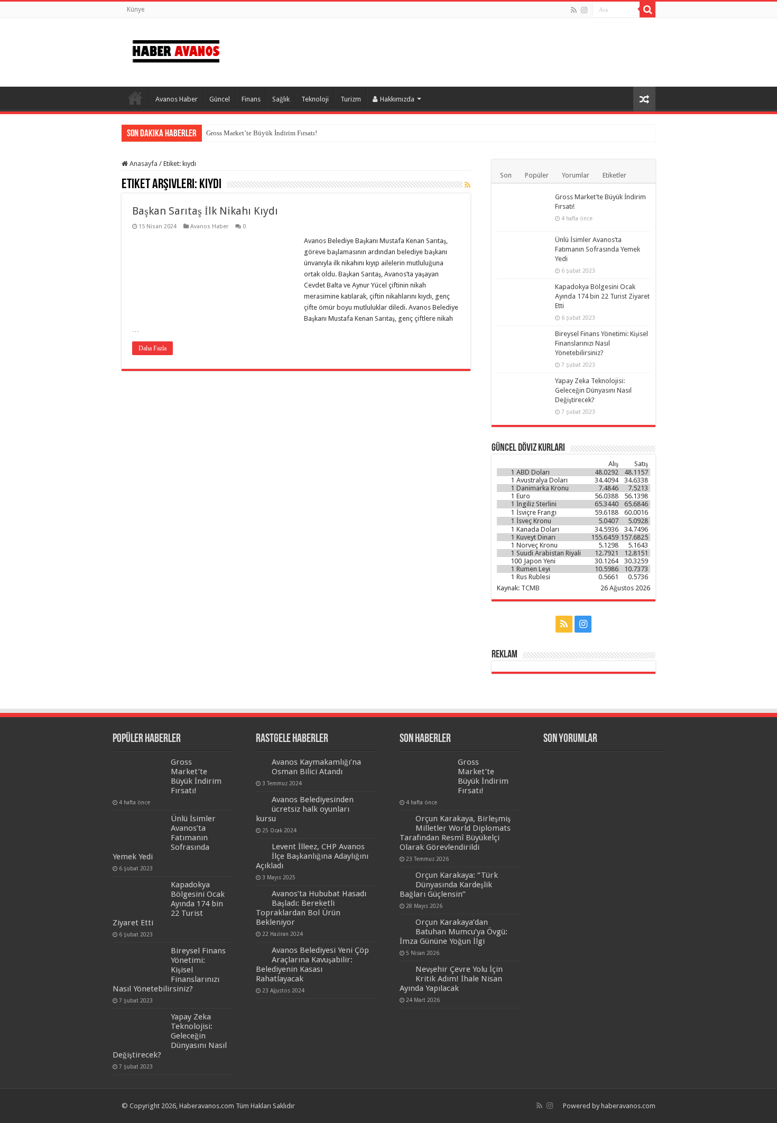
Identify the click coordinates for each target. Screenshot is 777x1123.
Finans (251, 99)
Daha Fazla (152, 348)
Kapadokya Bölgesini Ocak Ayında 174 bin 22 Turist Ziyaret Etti (602, 296)
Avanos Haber (176, 99)
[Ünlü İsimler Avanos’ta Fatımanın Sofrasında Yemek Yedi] (523, 253)
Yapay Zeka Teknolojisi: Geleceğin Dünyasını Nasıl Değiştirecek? (593, 390)
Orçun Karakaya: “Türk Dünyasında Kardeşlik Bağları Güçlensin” (449, 884)
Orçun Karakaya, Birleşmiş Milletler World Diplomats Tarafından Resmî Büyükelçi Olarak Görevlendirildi (455, 833)
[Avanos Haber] (176, 49)
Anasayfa (135, 98)
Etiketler (614, 175)
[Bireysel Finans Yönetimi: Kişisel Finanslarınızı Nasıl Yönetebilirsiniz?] (523, 347)
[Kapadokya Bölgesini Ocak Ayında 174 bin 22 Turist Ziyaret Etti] (523, 300)
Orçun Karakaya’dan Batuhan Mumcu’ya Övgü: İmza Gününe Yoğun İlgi (453, 931)
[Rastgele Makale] (644, 99)
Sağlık (281, 99)
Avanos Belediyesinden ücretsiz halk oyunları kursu (305, 809)
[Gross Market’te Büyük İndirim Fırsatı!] (523, 210)
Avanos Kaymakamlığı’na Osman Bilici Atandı (316, 766)
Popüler (537, 175)
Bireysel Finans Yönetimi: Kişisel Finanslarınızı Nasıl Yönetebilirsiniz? (601, 343)
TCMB (530, 588)
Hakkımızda (397, 99)
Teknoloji (315, 99)
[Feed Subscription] (467, 185)
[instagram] (584, 10)
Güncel (219, 99)
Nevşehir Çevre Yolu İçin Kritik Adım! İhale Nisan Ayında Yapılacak (451, 978)
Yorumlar (575, 175)
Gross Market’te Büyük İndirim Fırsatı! (261, 133)
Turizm (350, 99)
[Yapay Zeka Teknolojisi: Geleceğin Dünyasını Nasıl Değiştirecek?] (523, 394)
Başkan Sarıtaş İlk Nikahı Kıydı (205, 211)
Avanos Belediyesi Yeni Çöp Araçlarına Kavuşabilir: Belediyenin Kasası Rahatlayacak (312, 964)
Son (506, 175)
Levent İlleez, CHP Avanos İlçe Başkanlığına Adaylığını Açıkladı (312, 856)
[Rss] (574, 10)
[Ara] (647, 9)
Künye (135, 9)
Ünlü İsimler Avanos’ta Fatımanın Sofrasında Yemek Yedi (597, 249)
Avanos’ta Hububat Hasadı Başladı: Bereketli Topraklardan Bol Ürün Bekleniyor (311, 908)
